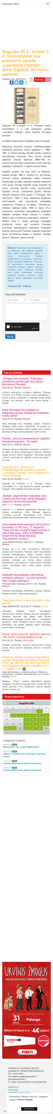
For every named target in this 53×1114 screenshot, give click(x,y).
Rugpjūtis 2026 (26, 703)
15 (39, 719)
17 (7, 724)
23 (46, 724)
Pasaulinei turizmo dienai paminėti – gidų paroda (26, 601)
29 (39, 728)
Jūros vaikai (28, 640)
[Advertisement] (26, 27)
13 (26, 719)
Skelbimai (13, 1089)
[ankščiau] (5, 703)
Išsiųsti (10, 336)
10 (7, 719)
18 (13, 724)
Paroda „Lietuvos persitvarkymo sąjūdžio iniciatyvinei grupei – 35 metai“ (26, 439)
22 (39, 724)
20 (26, 724)
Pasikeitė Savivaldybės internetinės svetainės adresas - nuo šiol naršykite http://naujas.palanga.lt (24, 577)
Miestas (26, 387)
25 (13, 728)
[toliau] (48, 703)
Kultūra (26, 478)
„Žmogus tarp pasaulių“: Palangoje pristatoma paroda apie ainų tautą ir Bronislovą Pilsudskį (23, 381)
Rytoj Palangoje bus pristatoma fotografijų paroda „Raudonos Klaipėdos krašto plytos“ (25, 412)
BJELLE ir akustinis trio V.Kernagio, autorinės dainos (24, 755)
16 (46, 719)
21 (33, 724)
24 (7, 728)
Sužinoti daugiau (25, 1099)
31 (7, 732)
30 (46, 728)
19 (20, 724)
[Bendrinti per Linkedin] (21, 82)
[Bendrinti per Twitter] (16, 82)
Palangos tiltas (10, 4)
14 (33, 719)
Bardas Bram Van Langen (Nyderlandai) (21, 747)
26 (20, 728)
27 (26, 728)
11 (13, 719)
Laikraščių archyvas (19, 1092)
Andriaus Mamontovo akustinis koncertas (22, 763)
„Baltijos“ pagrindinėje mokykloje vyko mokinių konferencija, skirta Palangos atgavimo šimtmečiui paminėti (24, 498)
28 (33, 728)
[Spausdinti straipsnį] (26, 82)
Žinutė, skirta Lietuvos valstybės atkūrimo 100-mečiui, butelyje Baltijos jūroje (26, 635)
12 (20, 719)
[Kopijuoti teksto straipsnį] (31, 79)
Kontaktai (13, 1087)
